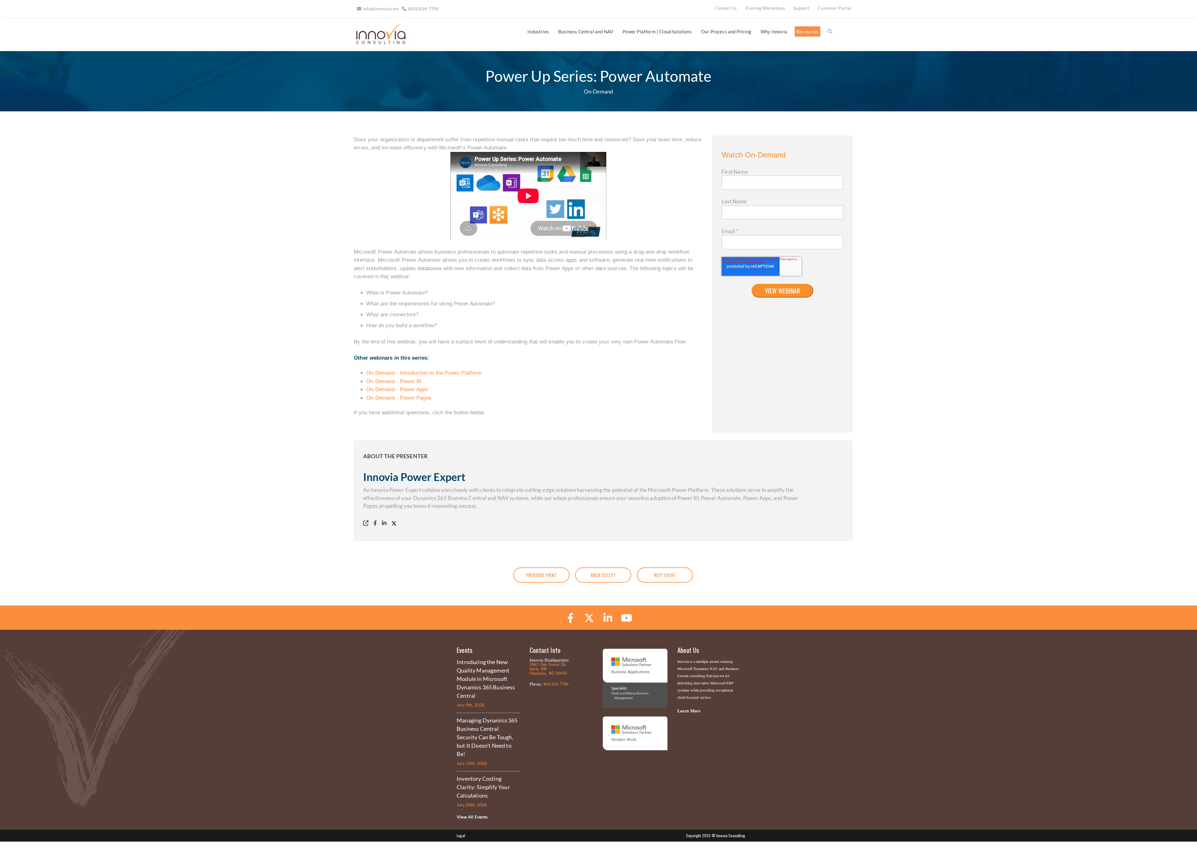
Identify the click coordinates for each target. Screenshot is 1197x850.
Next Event (665, 574)
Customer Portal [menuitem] (834, 8)
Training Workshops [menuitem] (765, 8)
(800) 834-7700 (423, 8)
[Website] (367, 523)
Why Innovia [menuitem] (774, 31)
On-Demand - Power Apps (397, 389)
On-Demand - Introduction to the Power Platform (423, 373)
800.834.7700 (555, 684)
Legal (461, 835)
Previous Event (541, 574)
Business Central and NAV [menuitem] (585, 31)
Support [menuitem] (801, 8)
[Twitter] (395, 523)
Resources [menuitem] (807, 31)
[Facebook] (376, 523)
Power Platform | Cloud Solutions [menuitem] (657, 31)
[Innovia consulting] (376, 41)
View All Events (472, 816)
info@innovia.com (381, 8)
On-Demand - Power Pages (398, 398)
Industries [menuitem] (538, 31)
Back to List (603, 574)
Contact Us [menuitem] (725, 8)
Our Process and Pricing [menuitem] (726, 31)
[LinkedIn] (385, 523)
